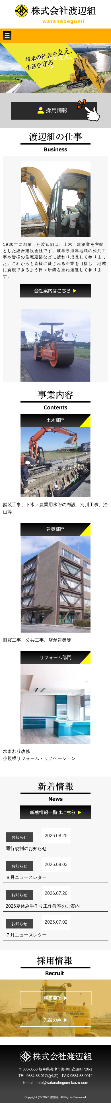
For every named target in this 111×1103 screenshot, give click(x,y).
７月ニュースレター (26, 934)
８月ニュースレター (26, 877)
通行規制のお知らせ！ (28, 848)
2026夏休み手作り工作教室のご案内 (43, 906)
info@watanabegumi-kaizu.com (62, 1082)
